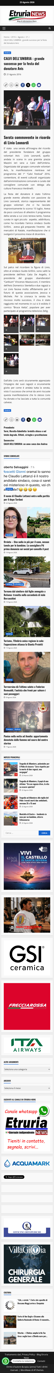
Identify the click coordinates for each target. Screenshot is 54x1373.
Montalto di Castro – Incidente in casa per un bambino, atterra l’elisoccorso (11, 818)
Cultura (7, 1292)
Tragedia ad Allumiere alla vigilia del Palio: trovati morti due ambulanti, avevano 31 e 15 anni (11, 802)
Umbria (7, 53)
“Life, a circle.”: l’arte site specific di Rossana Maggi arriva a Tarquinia (32, 1301)
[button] (4, 28)
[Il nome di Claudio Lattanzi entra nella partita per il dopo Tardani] (27, 476)
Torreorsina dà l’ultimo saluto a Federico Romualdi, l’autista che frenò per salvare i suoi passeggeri (25, 690)
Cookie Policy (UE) (16, 1361)
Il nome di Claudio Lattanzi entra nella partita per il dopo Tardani (27, 497)
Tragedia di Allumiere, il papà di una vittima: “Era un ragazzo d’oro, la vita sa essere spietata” (11, 786)
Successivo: (25, 442)
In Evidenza (18, 584)
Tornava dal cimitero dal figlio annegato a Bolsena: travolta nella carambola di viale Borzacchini (24, 594)
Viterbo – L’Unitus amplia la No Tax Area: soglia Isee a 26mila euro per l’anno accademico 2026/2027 (32, 1334)
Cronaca (9, 729)
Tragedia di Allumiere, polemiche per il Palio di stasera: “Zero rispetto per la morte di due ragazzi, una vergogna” (11, 769)
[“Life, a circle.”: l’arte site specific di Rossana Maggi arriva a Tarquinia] (10, 1305)
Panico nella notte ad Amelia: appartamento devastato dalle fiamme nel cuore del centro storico (26, 739)
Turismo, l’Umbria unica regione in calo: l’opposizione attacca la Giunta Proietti (24, 642)
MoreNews (26, 1370)
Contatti (41, 1361)
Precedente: (25, 431)
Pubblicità (31, 1361)
